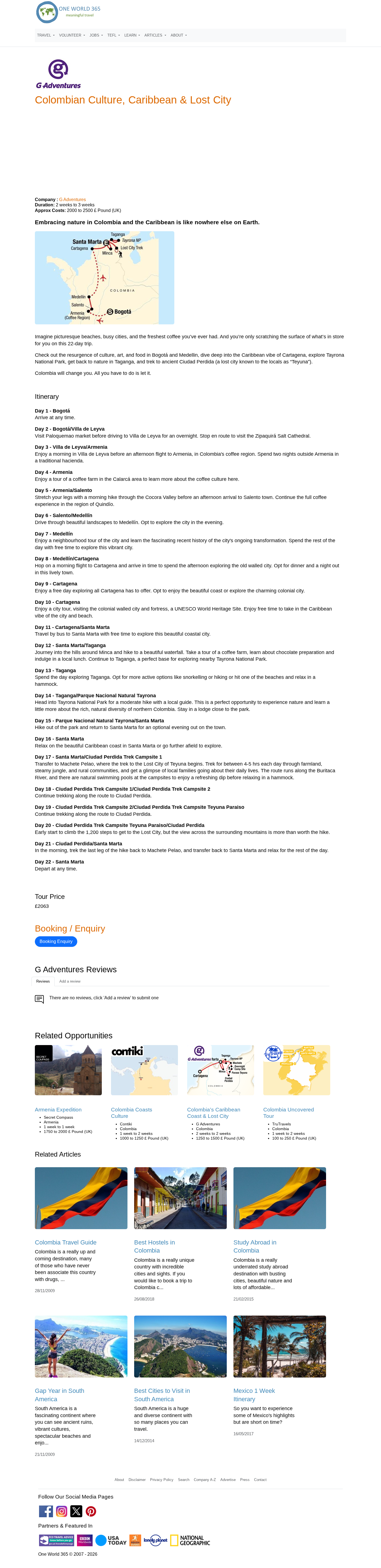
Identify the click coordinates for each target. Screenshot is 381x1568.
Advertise (228, 1480)
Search (183, 1480)
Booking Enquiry (56, 941)
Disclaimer (137, 1480)
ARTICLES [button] (153, 35)
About (119, 1480)
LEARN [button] (131, 35)
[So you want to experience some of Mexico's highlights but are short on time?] (279, 1348)
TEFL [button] (112, 35)
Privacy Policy (161, 1480)
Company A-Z (205, 1480)
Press (245, 1480)
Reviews (43, 981)
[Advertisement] (190, 149)
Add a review (69, 981)
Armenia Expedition (58, 1110)
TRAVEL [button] (44, 35)
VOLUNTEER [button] (70, 35)
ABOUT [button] (177, 35)
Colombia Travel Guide (66, 1242)
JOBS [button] (95, 35)
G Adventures (72, 199)
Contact (260, 1480)
